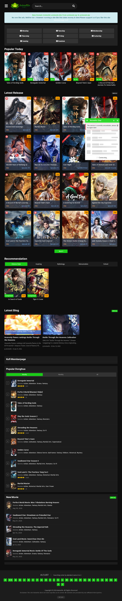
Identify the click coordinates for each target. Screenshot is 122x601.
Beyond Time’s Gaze (26, 439)
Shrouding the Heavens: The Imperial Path (30, 527)
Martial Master (24, 483)
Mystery (79, 453)
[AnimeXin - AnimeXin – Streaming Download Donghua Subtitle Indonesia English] (20, 7)
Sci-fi (45, 430)
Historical (72, 453)
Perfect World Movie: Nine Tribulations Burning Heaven (36, 502)
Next (60, 251)
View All (114, 93)
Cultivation (32, 442)
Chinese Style (16, 264)
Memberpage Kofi (61, 20)
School (105, 264)
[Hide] (117, 120)
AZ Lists (61, 597)
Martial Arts (47, 442)
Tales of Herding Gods (27, 403)
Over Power (50, 486)
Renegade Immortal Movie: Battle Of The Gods (32, 551)
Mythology (61, 264)
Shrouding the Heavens (27, 428)
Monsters (46, 419)
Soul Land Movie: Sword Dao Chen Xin (28, 539)
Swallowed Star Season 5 (28, 461)
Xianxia (49, 505)
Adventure (32, 383)
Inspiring (39, 264)
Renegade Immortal (26, 381)
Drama (39, 383)
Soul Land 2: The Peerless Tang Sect (33, 472)
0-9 (10, 580)
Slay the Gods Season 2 (27, 416)
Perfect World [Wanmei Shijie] (30, 392)
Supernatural (56, 442)
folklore (65, 453)
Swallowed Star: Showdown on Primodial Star (32, 515)
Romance (49, 464)
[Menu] (87, 120)
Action (26, 383)
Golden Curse (23, 450)
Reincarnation (83, 264)
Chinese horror (42, 453)
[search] (73, 6)
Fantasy (45, 383)
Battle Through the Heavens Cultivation (59, 337)
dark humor (52, 453)
